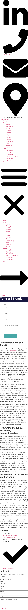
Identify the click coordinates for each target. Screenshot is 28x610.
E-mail (5, 317)
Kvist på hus (9, 150)
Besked (5, 323)
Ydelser (5, 149)
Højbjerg (8, 136)
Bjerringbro (9, 126)
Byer (4, 123)
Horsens (8, 134)
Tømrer (5, 121)
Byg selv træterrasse (12, 156)
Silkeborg (9, 145)
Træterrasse (9, 158)
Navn (5, 304)
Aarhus (8, 124)
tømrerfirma (12, 350)
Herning (8, 132)
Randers (8, 137)
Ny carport (9, 160)
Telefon (5, 310)
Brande (8, 128)
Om (4, 162)
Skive (7, 143)
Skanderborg (10, 141)
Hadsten (8, 130)
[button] (14, 191)
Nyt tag (8, 152)
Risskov (8, 139)
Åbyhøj (8, 147)
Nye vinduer (9, 154)
